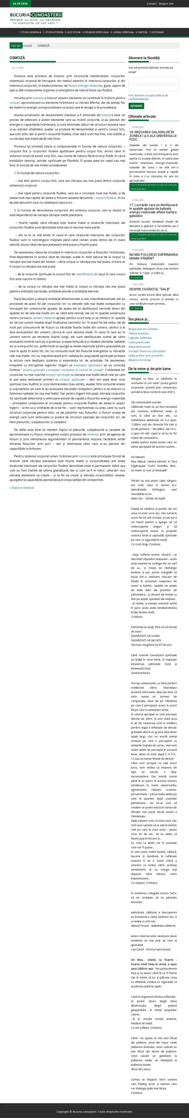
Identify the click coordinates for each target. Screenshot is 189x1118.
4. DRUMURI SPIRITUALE (95, 32)
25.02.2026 (137, 200)
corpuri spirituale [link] (58, 375)
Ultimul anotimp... (139, 333)
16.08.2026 (137, 127)
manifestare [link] (84, 274)
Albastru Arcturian (139, 360)
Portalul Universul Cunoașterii (147, 351)
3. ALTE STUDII (72, 32)
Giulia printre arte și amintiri (145, 355)
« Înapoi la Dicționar (22, 487)
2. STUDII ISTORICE (53, 32)
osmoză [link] (38, 98)
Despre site (166, 3)
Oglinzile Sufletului (139, 338)
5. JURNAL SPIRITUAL (122, 32)
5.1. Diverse (136, 277)
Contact (152, 3)
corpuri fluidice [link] (106, 198)
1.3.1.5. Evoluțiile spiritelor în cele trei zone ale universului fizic (153, 186)
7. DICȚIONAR (156, 32)
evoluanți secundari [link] (88, 365)
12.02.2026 (137, 249)
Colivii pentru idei (139, 342)
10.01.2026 (137, 284)
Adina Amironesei (139, 346)
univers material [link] (44, 318)
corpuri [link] (15, 103)
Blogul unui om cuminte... (143, 329)
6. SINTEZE (141, 32)
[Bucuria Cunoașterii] (13, 31)
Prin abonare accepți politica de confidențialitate (148, 97)
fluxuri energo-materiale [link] (85, 86)
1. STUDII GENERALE (30, 32)
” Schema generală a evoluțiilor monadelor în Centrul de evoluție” (62, 370)
